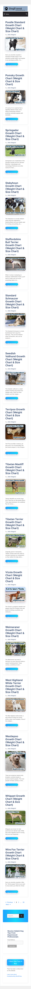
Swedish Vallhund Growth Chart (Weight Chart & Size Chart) (15, 359)
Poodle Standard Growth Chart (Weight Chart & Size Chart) (15, 27)
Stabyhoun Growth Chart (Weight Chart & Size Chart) (14, 187)
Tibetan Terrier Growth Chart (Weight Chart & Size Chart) (14, 524)
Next (8, 904)
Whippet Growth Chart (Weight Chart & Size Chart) (15, 800)
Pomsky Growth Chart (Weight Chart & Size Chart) (14, 80)
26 (24, 902)
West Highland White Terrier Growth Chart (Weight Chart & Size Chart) (14, 686)
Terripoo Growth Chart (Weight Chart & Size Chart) (15, 414)
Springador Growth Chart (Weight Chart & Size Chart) (14, 135)
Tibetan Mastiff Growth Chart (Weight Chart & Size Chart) (14, 469)
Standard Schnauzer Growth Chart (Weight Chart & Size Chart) (14, 301)
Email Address (11, 939)
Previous (9, 902)
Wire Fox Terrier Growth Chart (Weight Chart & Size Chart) (14, 854)
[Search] (21, 916)
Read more (12, 119)
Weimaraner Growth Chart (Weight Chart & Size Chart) (14, 632)
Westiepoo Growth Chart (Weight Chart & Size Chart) (14, 741)
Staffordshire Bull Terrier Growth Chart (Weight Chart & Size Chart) (14, 245)
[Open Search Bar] (26, 14)
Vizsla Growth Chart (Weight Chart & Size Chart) (13, 577)
